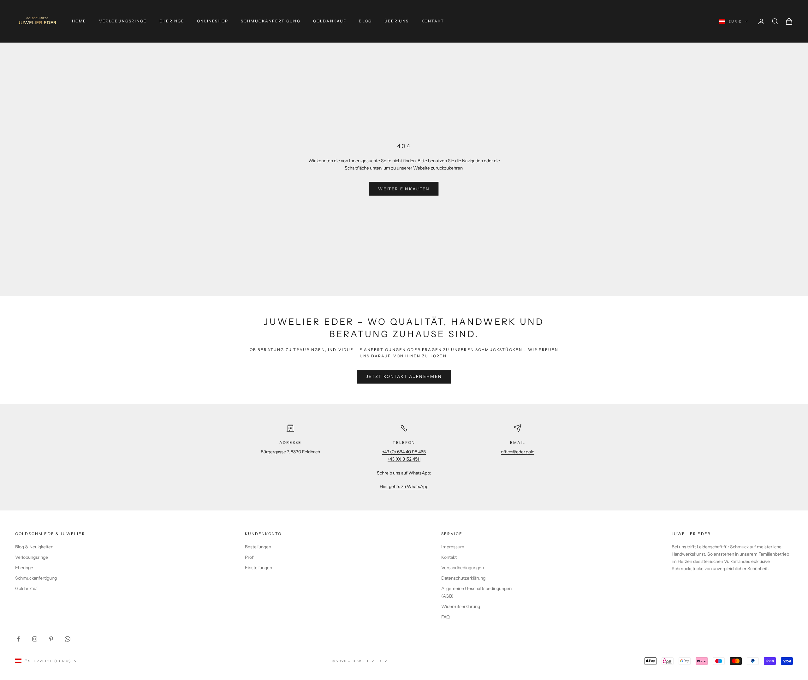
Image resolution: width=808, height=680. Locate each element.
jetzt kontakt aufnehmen (404, 376)
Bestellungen (258, 547)
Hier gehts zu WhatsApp (404, 486)
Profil (250, 557)
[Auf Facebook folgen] (18, 639)
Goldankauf (330, 21)
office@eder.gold (517, 452)
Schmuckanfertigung (270, 21)
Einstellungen (258, 567)
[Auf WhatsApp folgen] (67, 639)
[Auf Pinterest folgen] (51, 639)
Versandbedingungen (462, 567)
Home (79, 21)
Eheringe (171, 21)
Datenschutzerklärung (463, 578)
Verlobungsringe (123, 21)
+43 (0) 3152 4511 (404, 459)
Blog (365, 21)
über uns (396, 21)
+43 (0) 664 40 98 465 (404, 452)
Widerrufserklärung (460, 606)
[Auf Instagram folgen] (35, 639)
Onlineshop (212, 21)
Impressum (452, 547)
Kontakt (432, 21)
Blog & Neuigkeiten (34, 547)
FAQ (445, 617)
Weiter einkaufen (404, 188)
